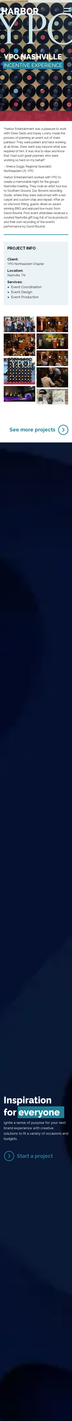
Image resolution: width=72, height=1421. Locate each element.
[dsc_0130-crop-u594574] (52, 324)
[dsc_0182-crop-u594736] (19, 344)
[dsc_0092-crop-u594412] (19, 324)
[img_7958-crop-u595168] (19, 370)
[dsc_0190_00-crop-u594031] (52, 358)
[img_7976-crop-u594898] (52, 377)
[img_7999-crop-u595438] (52, 396)
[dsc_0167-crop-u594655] (52, 341)
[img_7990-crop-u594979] (19, 394)
